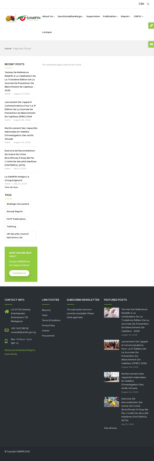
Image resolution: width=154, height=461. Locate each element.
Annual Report (15, 211)
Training (11, 226)
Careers (45, 330)
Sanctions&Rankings (70, 16)
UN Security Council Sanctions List (18, 236)
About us (47, 16)
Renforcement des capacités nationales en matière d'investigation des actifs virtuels (133, 381)
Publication (109, 16)
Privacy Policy (48, 325)
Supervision (93, 16)
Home (8, 48)
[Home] (23, 16)
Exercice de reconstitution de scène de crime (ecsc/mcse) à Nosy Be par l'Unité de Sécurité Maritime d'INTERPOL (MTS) (20, 158)
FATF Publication (16, 219)
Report (125, 16)
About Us (46, 310)
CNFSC (138, 16)
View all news (11, 187)
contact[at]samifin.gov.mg (23, 332)
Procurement (48, 336)
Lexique (47, 32)
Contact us (19, 273)
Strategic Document (18, 204)
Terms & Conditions (51, 320)
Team (45, 315)
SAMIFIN (21, 451)
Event (8, 94)
